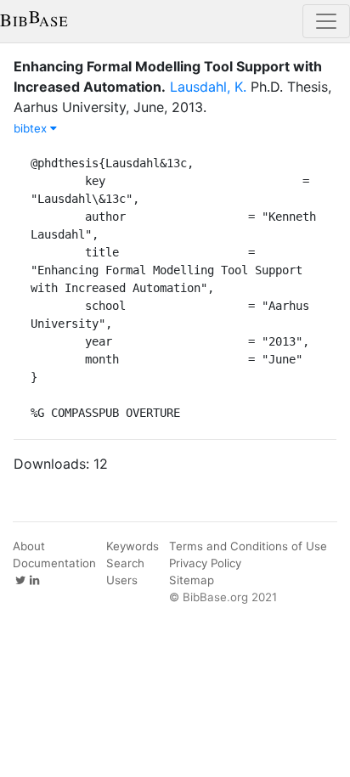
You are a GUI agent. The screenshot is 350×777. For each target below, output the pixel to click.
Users (122, 580)
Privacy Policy (205, 563)
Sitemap (191, 580)
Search (125, 563)
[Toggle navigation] (326, 21)
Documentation (54, 563)
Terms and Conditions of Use (248, 546)
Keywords (132, 546)
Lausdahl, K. (208, 86)
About (29, 546)
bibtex (32, 128)
